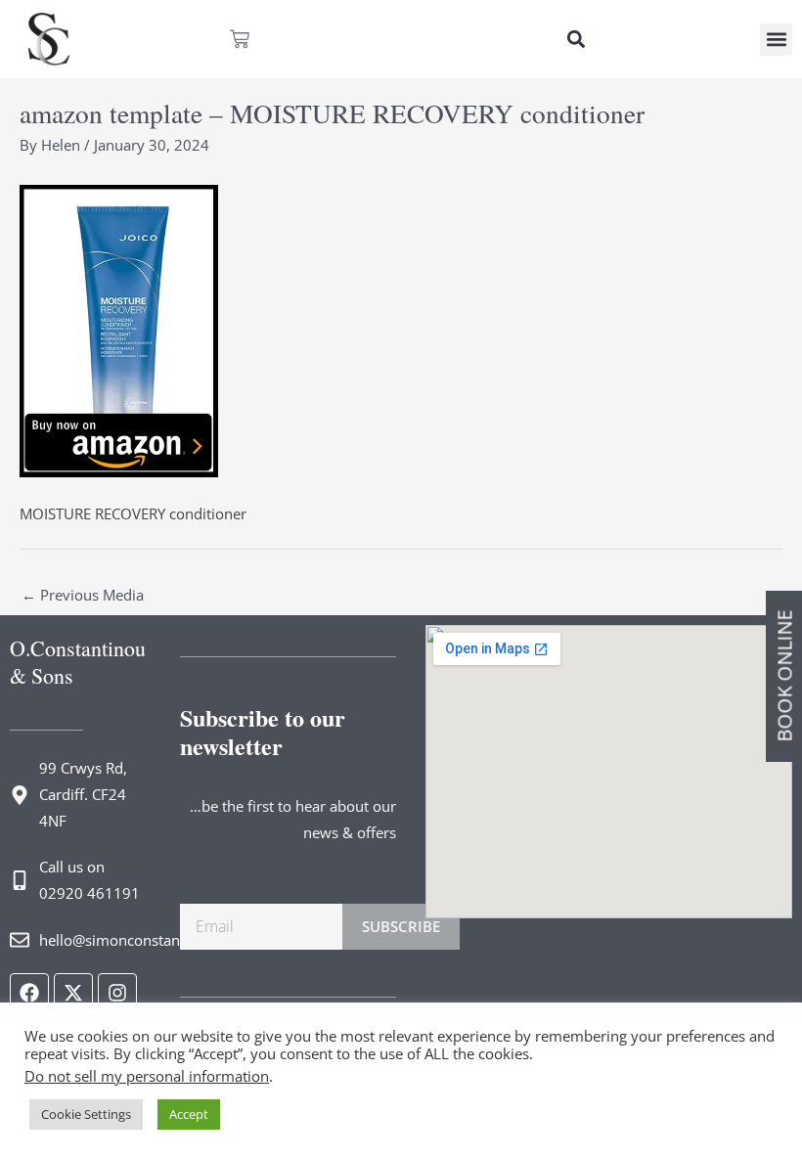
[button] (575, 39)
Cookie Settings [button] (86, 1114)
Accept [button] (188, 1114)
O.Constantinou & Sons (78, 662)
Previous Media (83, 594)
